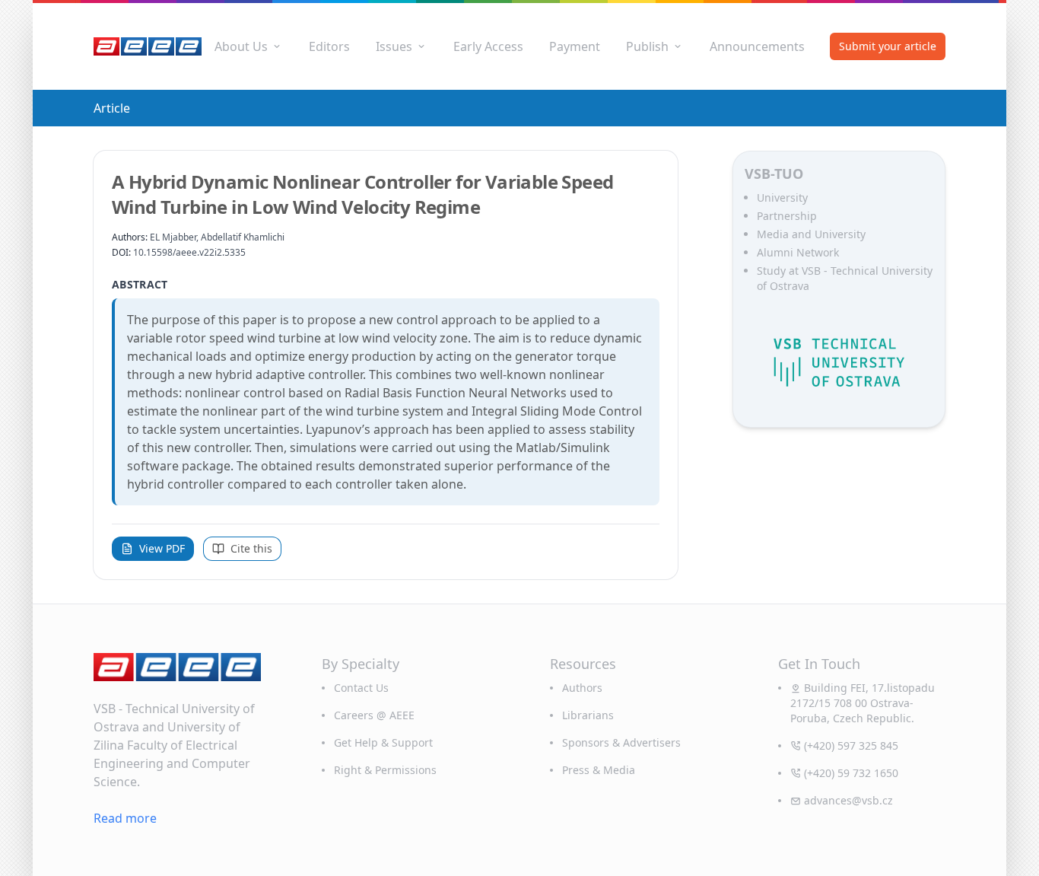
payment (574, 46)
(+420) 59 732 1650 (851, 773)
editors (329, 46)
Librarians (588, 715)
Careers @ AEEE (374, 715)
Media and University (811, 234)
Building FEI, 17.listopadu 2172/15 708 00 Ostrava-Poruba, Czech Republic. (862, 702)
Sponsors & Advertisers (621, 742)
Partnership (787, 216)
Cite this (251, 548)
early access (488, 46)
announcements (757, 46)
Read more (125, 818)
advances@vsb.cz (848, 800)
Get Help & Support (383, 742)
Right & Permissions (385, 770)
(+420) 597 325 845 (851, 745)
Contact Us (361, 687)
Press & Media (598, 770)
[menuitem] (249, 46)
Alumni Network (798, 252)
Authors (582, 687)
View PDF (162, 548)
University (782, 197)
